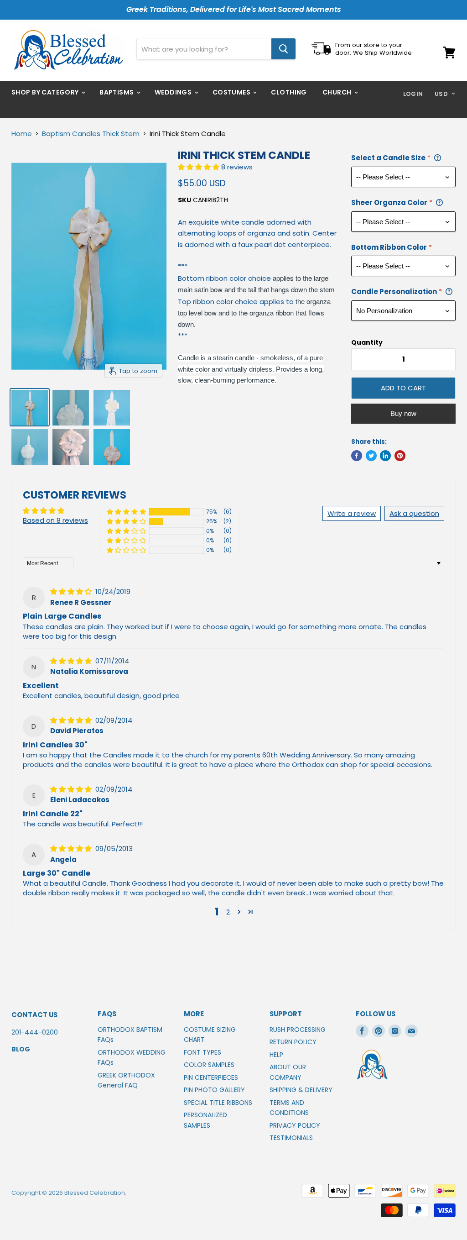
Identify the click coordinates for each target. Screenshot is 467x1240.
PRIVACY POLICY (295, 1125)
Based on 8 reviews (55, 520)
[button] (199, 167)
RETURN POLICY (293, 1041)
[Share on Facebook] (356, 455)
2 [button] (228, 912)
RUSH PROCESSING (298, 1029)
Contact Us (34, 1014)
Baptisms (117, 92)
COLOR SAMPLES (209, 1064)
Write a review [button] (351, 513)
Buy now (403, 413)
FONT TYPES (202, 1052)
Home (21, 133)
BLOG (20, 1049)
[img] (71, 591)
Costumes (232, 92)
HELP (276, 1054)
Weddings (174, 92)
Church (337, 92)
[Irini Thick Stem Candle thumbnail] (29, 407)
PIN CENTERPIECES (211, 1077)
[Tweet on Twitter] (371, 455)
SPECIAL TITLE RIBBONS (218, 1102)
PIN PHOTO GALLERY (214, 1089)
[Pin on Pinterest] (399, 455)
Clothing (288, 92)
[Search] (283, 48)
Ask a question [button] (414, 513)
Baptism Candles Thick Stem (91, 133)
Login (413, 93)
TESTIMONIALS (291, 1137)
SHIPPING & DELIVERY (301, 1089)
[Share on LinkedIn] (385, 455)
